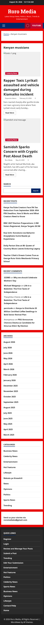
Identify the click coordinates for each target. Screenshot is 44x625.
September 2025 (11, 402)
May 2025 (8, 424)
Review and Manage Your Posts (18, 548)
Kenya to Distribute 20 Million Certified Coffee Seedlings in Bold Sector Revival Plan (20, 311)
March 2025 (9, 434)
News (6, 483)
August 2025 (9, 407)
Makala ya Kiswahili (13, 478)
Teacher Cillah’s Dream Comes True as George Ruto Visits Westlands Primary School (21, 258)
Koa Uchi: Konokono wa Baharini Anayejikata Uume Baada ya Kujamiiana (19, 236)
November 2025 (11, 391)
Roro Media (22, 11)
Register (7, 539)
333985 (7, 277)
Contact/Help (10, 605)
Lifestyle (7, 472)
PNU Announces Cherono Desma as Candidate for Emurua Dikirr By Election (19, 322)
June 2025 (8, 418)
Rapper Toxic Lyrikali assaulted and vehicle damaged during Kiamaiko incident (21, 87)
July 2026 (8, 347)
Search (7, 184)
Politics (7, 494)
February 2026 (10, 375)
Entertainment (10, 462)
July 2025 (8, 413)
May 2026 (8, 358)
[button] (3, 25)
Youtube (36, 25)
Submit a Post (10, 553)
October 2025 (10, 396)
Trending (8, 505)
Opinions (8, 489)
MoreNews (15, 622)
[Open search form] (21, 25)
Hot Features (10, 467)
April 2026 (8, 364)
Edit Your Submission (13, 563)
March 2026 (9, 369)
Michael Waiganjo (12, 285)
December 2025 (11, 385)
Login (6, 544)
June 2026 (8, 353)
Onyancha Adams (10, 98)
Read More (10, 113)
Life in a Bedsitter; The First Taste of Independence (17, 288)
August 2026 (9, 342)
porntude (8, 308)
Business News (10, 451)
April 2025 (8, 429)
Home (6, 34)
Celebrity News (11, 73)
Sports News (9, 500)
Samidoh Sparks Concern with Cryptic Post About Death (21, 151)
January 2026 (10, 380)
